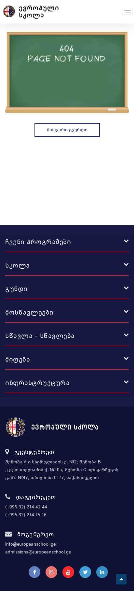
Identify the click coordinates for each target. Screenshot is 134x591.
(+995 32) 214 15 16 (26, 515)
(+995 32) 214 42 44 (26, 507)
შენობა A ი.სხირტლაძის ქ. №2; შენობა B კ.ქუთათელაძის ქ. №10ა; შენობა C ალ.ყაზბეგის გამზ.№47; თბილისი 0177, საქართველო (61, 469)
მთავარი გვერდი (67, 129)
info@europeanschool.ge (30, 544)
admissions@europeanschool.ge (38, 552)
